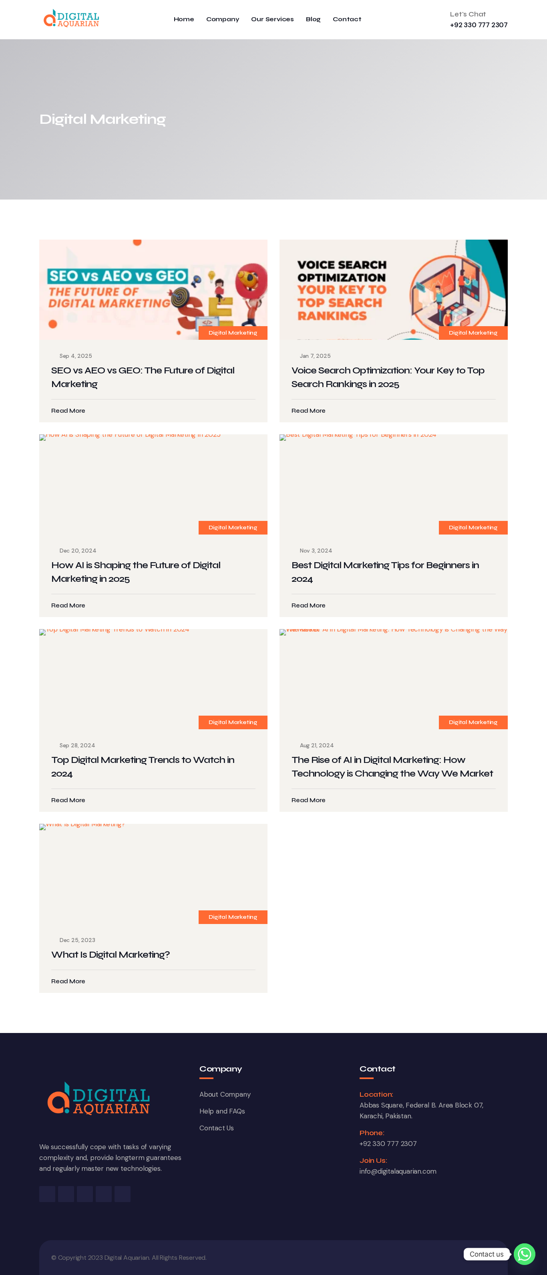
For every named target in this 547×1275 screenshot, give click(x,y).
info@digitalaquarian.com (398, 1171)
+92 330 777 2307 (479, 24)
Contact (347, 19)
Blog (313, 19)
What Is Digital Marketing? (110, 954)
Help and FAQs (222, 1111)
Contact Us (216, 1128)
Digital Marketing (233, 332)
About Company (224, 1094)
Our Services (272, 19)
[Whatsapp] (524, 1254)
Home (184, 19)
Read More (68, 410)
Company (222, 19)
